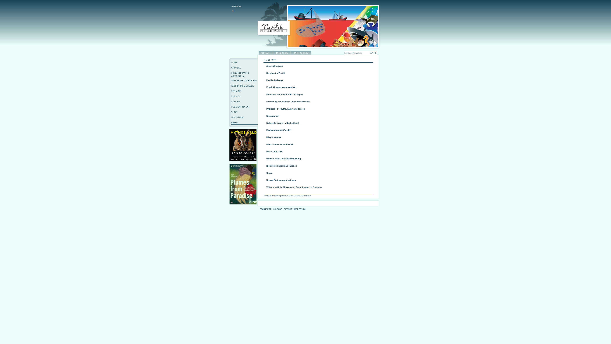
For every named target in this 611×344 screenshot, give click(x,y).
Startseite (265, 209)
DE (233, 6)
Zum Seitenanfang (271, 196)
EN (236, 6)
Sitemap (288, 209)
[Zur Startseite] (274, 28)
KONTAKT (265, 53)
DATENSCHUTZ (301, 53)
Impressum (300, 209)
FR (240, 6)
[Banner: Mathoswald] (243, 160)
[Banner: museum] (243, 204)
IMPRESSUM (282, 53)
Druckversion (287, 196)
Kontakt (277, 209)
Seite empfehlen (303, 196)
